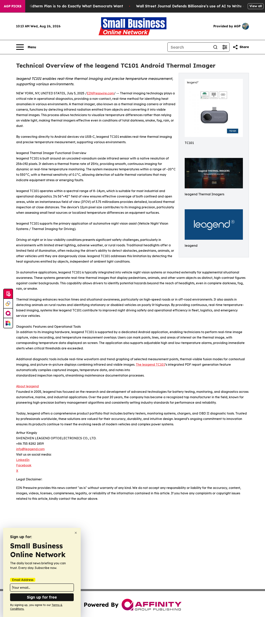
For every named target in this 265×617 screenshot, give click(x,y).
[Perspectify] (8, 303)
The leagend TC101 (150, 364)
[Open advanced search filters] (224, 47)
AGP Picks (12, 6)
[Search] (215, 47)
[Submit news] (8, 294)
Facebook (23, 465)
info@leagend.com (30, 449)
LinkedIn (22, 460)
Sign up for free (42, 597)
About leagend (27, 386)
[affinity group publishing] (8, 313)
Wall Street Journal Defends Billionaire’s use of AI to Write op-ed (195, 6)
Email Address (22, 580)
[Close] (76, 533)
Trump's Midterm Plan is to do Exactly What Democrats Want (68, 6)
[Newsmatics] (8, 323)
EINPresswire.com (100, 93)
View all (255, 6)
